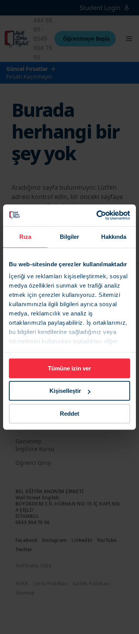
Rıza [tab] (25, 236)
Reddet (69, 413)
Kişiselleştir (65, 390)
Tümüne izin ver (69, 368)
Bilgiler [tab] (70, 236)
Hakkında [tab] (114, 236)
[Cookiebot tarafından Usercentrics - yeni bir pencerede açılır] (98, 215)
